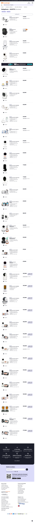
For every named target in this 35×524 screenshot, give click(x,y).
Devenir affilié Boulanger (21, 500)
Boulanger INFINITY (20, 493)
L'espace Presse (20, 486)
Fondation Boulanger (21, 491)
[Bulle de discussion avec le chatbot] (32, 521)
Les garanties (3, 499)
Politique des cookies (4, 503)
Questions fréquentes (4, 485)
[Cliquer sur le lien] (17, 64)
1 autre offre (24, 18)
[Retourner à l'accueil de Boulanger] (5, 3)
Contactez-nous (3, 484)
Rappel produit (3, 509)
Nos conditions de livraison (5, 487)
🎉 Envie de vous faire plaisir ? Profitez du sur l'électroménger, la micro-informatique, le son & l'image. (17, 0)
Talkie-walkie (4, 11)
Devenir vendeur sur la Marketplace (23, 502)
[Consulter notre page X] (15, 471)
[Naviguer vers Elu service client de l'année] (25, 506)
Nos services (19, 487)
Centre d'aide (3, 489)
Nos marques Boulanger (21, 488)
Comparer (5, 24)
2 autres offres (25, 70)
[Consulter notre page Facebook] (14, 471)
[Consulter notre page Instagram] (17, 471)
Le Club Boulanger (20, 490)
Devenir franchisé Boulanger (22, 499)
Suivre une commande (4, 486)
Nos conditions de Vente (5, 498)
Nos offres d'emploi (21, 498)
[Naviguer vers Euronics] (25, 504)
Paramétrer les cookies (4, 502)
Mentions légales (3, 500)
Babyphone (8, 11)
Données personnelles (4, 501)
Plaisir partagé (20, 485)
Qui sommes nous (20, 484)
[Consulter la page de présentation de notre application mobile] (14, 478)
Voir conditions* (17, 460)
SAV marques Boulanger (21, 489)
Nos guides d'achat (4, 488)
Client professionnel (21, 492)
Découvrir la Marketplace (21, 501)
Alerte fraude (3, 510)
